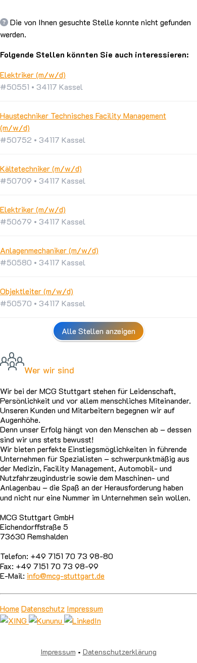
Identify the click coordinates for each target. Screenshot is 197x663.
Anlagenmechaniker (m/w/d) (49, 250)
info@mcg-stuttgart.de (66, 575)
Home (9, 608)
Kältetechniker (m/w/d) (41, 168)
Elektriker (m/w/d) (33, 74)
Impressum (85, 608)
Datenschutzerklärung (120, 651)
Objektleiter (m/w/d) (36, 291)
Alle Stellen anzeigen (98, 330)
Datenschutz (43, 608)
